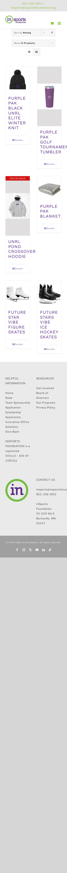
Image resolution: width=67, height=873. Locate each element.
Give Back (12, 431)
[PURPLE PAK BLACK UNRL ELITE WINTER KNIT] (18, 79)
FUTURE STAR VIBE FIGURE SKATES (17, 322)
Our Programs (45, 402)
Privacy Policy (45, 407)
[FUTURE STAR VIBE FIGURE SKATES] (18, 293)
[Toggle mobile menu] (60, 23)
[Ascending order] (51, 32)
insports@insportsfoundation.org (33, 7)
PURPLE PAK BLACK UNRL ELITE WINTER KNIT (17, 113)
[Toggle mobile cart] (52, 23)
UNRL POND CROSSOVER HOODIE (22, 249)
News (9, 398)
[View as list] (36, 51)
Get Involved (45, 388)
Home (9, 393)
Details (19, 140)
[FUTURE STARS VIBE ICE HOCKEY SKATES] (49, 293)
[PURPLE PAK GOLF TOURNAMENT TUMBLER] (49, 96)
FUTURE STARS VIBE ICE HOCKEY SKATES (49, 325)
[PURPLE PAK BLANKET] (49, 188)
